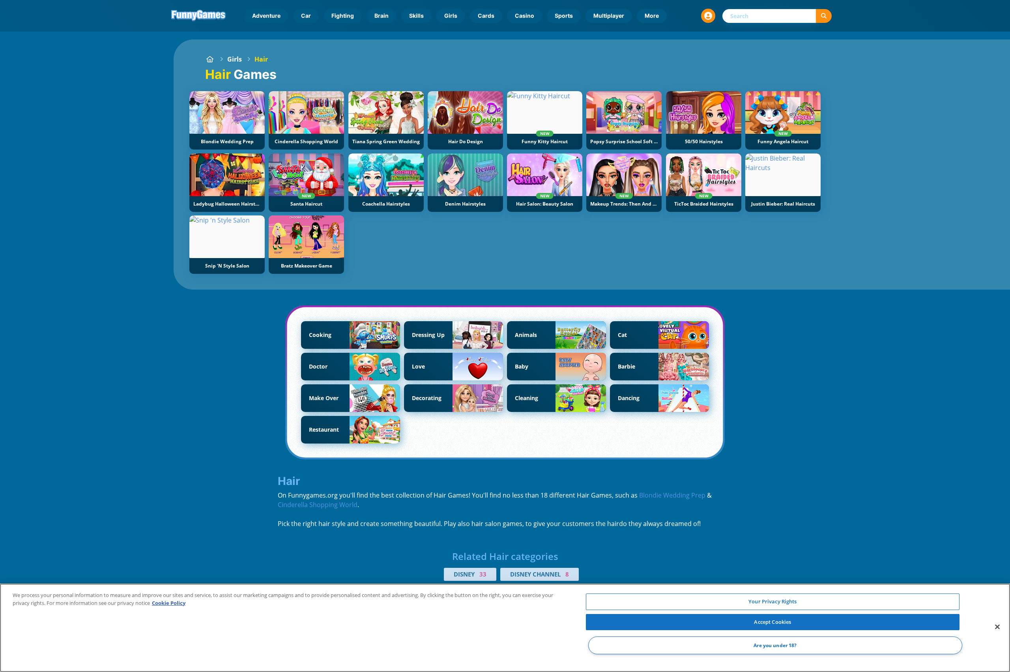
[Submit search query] (824, 16)
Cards (486, 15)
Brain (381, 15)
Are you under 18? (775, 645)
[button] (708, 16)
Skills (416, 15)
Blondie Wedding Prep (672, 495)
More (652, 15)
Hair (261, 59)
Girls (450, 15)
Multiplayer (608, 15)
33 (482, 574)
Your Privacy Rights (772, 601)
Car (306, 15)
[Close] (997, 627)
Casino (524, 15)
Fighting (342, 15)
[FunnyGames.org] (210, 59)
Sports (564, 15)
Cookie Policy (168, 602)
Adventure (266, 15)
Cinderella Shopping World (317, 504)
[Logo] (198, 16)
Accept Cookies (772, 621)
